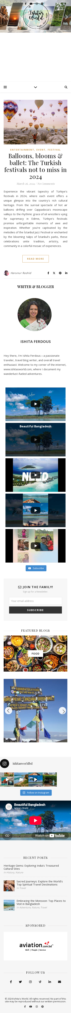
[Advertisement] (35, 57)
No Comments (46, 183)
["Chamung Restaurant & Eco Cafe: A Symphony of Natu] (50, 779)
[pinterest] (42, 3)
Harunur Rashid (21, 273)
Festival (54, 149)
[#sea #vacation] (21, 779)
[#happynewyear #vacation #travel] (7, 779)
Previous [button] (8, 710)
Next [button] (62, 710)
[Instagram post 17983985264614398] (35, 779)
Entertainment (22, 149)
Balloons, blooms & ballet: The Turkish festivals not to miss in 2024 (35, 166)
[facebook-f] (26, 3)
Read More (35, 258)
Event (41, 149)
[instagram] (37, 3)
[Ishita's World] (35, 16)
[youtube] (31, 3)
